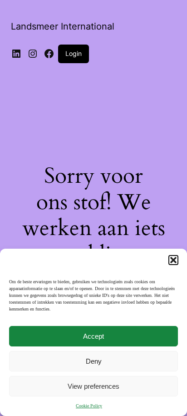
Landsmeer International (62, 26)
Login (73, 53)
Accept (93, 336)
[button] (173, 260)
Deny (94, 361)
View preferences (93, 386)
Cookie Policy (89, 405)
